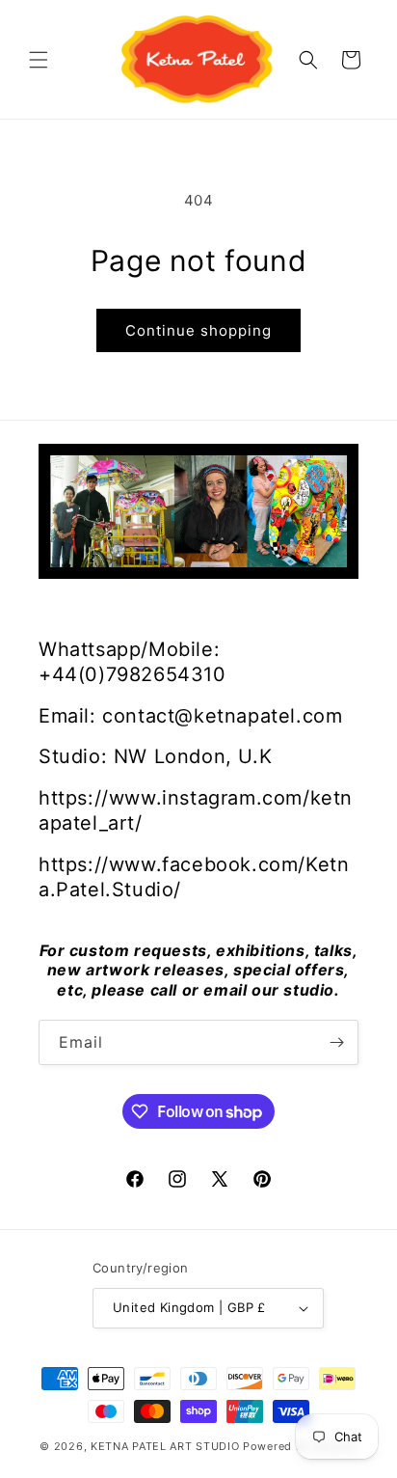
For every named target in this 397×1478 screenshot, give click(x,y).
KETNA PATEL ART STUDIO (165, 1446)
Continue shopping (198, 330)
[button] (38, 60)
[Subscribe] (336, 1042)
